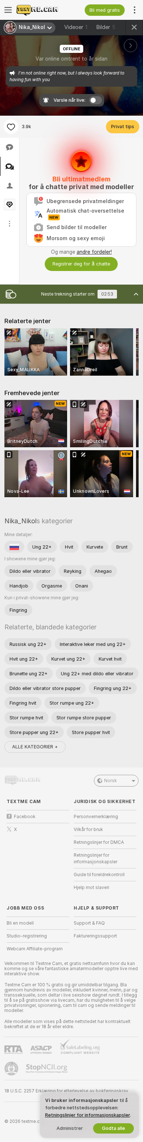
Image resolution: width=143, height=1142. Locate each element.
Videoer (75, 27)
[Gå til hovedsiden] (44, 10)
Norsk (110, 780)
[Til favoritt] (11, 126)
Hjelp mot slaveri (91, 887)
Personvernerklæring (96, 816)
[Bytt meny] (8, 10)
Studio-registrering (27, 936)
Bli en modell (20, 923)
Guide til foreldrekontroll (99, 874)
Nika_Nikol (20, 521)
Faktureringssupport (95, 936)
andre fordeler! (94, 252)
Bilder (105, 27)
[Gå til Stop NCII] (47, 1068)
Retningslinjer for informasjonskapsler (95, 858)
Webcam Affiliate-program (35, 948)
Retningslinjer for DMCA (99, 842)
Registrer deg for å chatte (81, 264)
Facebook (25, 816)
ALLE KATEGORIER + (35, 746)
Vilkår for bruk (88, 829)
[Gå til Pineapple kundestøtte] (12, 1069)
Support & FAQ (89, 923)
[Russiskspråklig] (14, 547)
